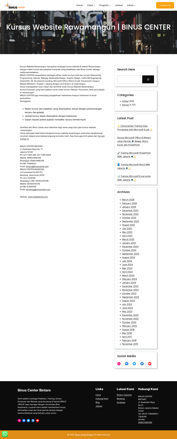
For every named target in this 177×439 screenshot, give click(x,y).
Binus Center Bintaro (34, 390)
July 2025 (127, 228)
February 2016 (129, 340)
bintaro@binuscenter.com (37, 166)
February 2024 (129, 279)
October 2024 (129, 250)
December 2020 (130, 315)
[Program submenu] (110, 5)
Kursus (125, 105)
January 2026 (129, 207)
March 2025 (128, 239)
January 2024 (129, 282)
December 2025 (130, 210)
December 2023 (130, 286)
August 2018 (128, 329)
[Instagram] (119, 363)
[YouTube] (149, 363)
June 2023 (127, 308)
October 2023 (129, 293)
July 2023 (127, 304)
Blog (98, 402)
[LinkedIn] (142, 363)
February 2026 (129, 203)
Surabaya (121, 402)
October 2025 (129, 217)
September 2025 (130, 221)
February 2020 (129, 326)
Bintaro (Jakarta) (124, 395)
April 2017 (127, 336)
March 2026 (128, 199)
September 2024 (130, 254)
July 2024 (127, 261)
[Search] (148, 79)
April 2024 (127, 272)
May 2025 (127, 232)
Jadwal (99, 406)
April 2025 (127, 235)
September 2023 (130, 297)
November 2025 (130, 214)
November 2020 (130, 318)
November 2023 (130, 290)
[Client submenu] (94, 5)
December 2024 (130, 246)
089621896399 (145, 422)
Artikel (125, 101)
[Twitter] (134, 363)
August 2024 (128, 257)
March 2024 (128, 275)
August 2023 (128, 300)
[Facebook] (126, 363)
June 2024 (127, 264)
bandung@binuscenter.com (38, 189)
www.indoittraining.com (38, 197)
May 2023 (127, 311)
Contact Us (165, 5)
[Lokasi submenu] (134, 5)
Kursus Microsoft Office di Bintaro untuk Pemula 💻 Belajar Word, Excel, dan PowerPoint (134, 141)
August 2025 (128, 225)
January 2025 (129, 243)
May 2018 (127, 333)
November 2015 (130, 344)
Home (98, 395)
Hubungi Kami (102, 398)
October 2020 (129, 322)
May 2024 (127, 268)
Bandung (121, 398)
